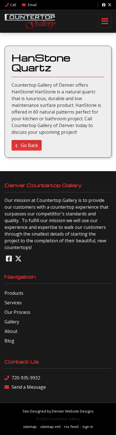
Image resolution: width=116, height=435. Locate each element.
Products (14, 293)
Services (13, 303)
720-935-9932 (26, 378)
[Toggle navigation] (104, 21)
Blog (9, 341)
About (11, 331)
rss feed (71, 426)
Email (32, 4)
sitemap (30, 426)
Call (13, 4)
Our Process (17, 312)
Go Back (29, 145)
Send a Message (29, 387)
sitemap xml (50, 426)
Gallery (12, 322)
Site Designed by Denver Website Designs (58, 411)
